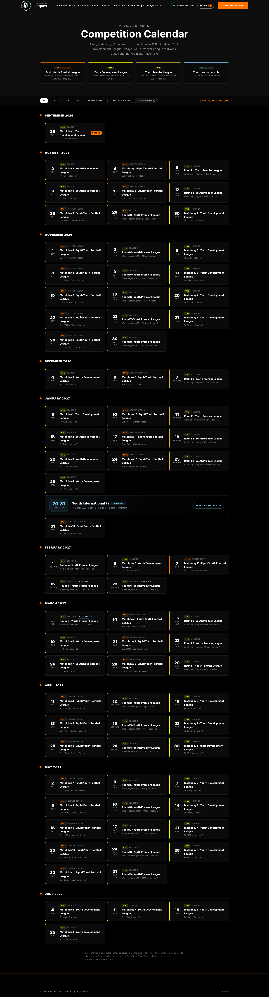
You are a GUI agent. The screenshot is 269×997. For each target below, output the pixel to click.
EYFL (55, 101)
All (44, 101)
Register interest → (208, 505)
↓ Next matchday (146, 101)
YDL (67, 101)
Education (119, 5)
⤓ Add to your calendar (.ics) (214, 101)
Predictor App (136, 5)
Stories (106, 5)
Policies (225, 991)
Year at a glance (121, 101)
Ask (207, 5)
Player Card (154, 5)
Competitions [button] (65, 5)
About (95, 5)
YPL (79, 101)
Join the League (233, 5)
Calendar (83, 5)
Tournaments (95, 101)
